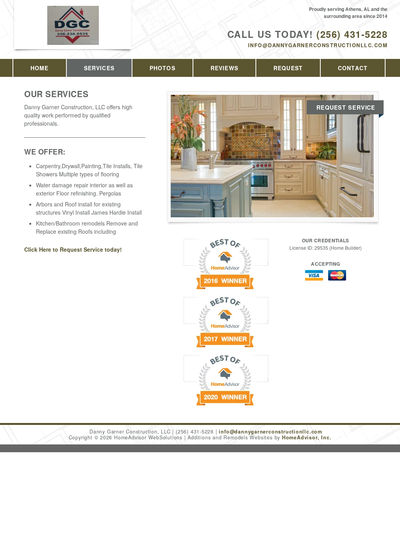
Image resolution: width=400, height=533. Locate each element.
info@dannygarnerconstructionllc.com (318, 45)
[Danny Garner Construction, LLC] (73, 34)
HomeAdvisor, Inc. (306, 437)
